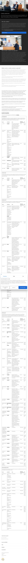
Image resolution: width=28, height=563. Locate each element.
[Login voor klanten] (25, 1)
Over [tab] (23, 276)
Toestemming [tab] (5, 276)
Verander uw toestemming (5, 113)
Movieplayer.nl (9, 160)
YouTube (8, 320)
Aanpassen (13, 287)
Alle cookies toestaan (23, 287)
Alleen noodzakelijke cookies (5, 287)
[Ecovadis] (14, 559)
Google (8, 168)
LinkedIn (8, 123)
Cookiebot (8, 156)
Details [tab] (14, 276)
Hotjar (8, 237)
